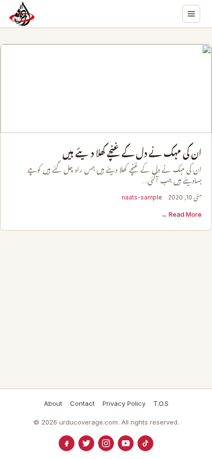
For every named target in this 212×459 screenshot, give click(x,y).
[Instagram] (106, 443)
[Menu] (191, 14)
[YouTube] (126, 443)
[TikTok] (145, 443)
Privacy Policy (124, 403)
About (53, 403)
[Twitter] (86, 443)
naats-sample (142, 197)
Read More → (181, 214)
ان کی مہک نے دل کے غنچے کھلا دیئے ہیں (132, 153)
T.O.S (161, 403)
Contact (82, 403)
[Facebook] (66, 443)
